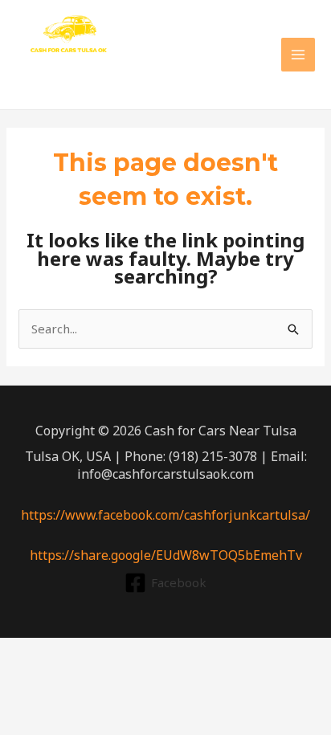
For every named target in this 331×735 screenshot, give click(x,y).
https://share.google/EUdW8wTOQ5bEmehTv (166, 555)
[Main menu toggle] (298, 55)
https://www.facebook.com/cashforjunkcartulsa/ (165, 515)
